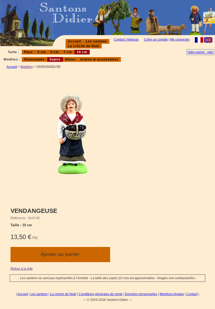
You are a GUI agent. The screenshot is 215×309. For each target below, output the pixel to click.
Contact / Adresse (126, 39)
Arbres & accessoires (99, 59)
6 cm (55, 52)
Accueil (74, 41)
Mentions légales (172, 294)
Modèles (26, 67)
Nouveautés (34, 59)
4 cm (41, 52)
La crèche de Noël (83, 46)
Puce (28, 52)
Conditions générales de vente (100, 294)
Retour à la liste (21, 269)
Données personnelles (141, 294)
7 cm (68, 52)
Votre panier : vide (200, 52)
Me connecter (180, 39)
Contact (191, 294)
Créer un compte (156, 39)
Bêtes (70, 59)
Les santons (96, 41)
